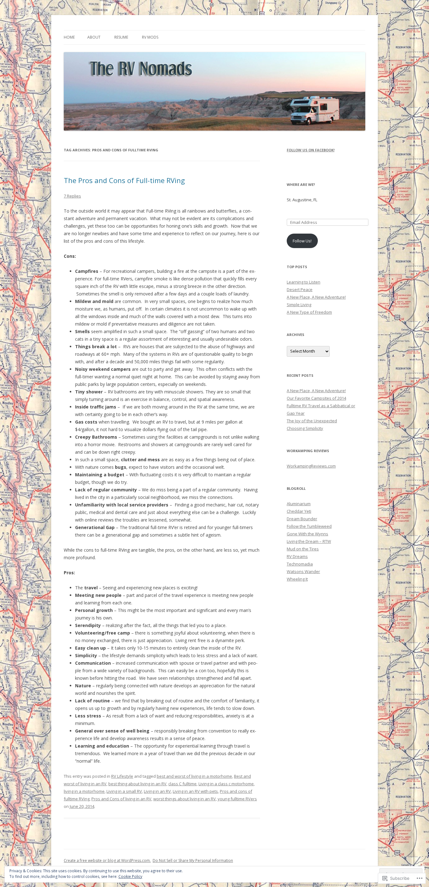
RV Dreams (297, 556)
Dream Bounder (302, 519)
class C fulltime (182, 784)
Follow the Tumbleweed (309, 526)
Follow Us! (302, 241)
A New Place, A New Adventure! (316, 297)
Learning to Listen (303, 282)
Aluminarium (299, 503)
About (93, 37)
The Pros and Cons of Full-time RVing (124, 180)
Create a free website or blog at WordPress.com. (107, 860)
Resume (121, 37)
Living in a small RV (124, 791)
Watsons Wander (303, 571)
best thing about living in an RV (137, 784)
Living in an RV (157, 791)
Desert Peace (299, 289)
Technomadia (300, 564)
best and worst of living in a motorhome (194, 776)
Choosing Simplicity (305, 428)
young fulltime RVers (237, 799)
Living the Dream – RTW (309, 541)
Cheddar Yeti (299, 511)
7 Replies (72, 196)
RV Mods (150, 37)
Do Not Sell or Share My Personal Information (193, 860)
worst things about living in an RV (184, 799)
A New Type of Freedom (309, 312)
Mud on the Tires (303, 549)
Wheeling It (297, 579)
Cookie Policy (130, 876)
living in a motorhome (84, 791)
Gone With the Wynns (307, 534)
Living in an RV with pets (195, 791)
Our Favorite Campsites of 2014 (316, 398)
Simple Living (299, 304)
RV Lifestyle (122, 776)
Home (69, 37)
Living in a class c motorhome (226, 784)
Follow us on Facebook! (310, 150)
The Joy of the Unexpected (312, 421)
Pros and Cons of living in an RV (121, 799)
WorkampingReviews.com (311, 466)
